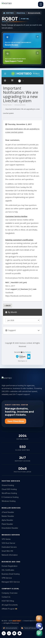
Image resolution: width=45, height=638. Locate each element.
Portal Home (7, 105)
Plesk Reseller (7, 524)
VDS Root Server (8, 543)
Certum (28, 352)
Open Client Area (15, 421)
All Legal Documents (10, 605)
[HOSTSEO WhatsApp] (9, 633)
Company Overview (9, 593)
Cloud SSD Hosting (9, 489)
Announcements (19, 105)
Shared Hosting (8, 485)
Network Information (10, 555)
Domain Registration (9, 566)
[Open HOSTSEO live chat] (39, 626)
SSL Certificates (8, 570)
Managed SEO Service (11, 582)
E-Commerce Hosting (10, 497)
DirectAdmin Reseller (10, 528)
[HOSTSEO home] (7, 4)
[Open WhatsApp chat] (39, 633)
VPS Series (6, 539)
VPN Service (7, 578)
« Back (8, 305)
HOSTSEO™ (16, 621)
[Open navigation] (40, 4)
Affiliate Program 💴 (9, 609)
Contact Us (6, 597)
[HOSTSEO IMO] (20, 633)
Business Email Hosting (11, 574)
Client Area (20, 13)
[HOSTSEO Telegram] (14, 633)
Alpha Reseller (7, 520)
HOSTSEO (10, 13)
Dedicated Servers (9, 547)
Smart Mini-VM (7, 551)
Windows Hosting (8, 501)
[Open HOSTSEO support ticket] (39, 618)
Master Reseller (8, 516)
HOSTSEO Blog (8, 601)
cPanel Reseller (8, 512)
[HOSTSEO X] (4, 633)
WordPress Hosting (9, 493)
